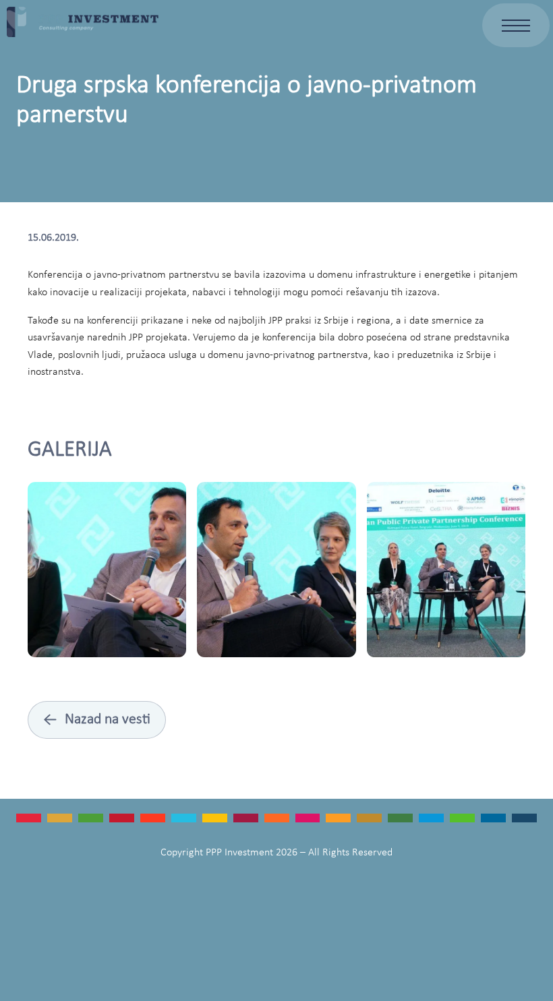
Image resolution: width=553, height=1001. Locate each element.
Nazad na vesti (96, 720)
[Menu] (516, 25)
